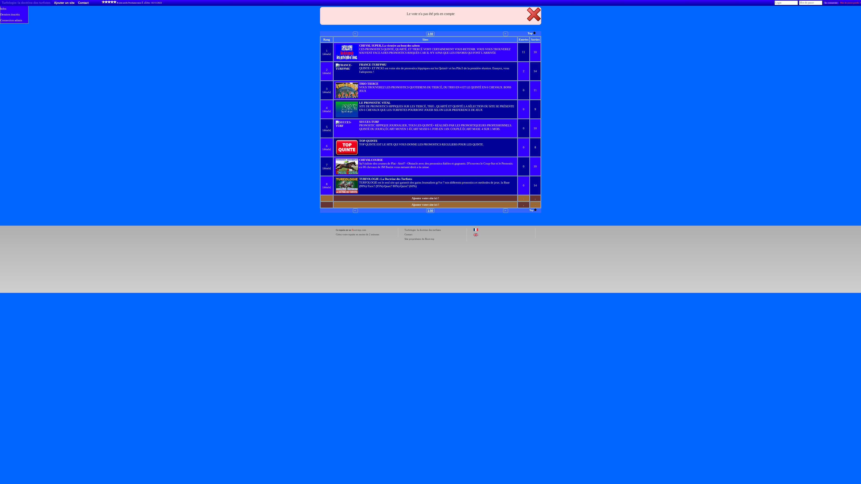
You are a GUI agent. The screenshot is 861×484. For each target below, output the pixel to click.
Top (530, 33)
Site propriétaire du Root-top (419, 239)
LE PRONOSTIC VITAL (375, 102)
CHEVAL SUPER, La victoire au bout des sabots (389, 45)
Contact (83, 2)
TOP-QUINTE (368, 141)
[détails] (327, 54)
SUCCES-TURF (369, 121)
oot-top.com (359, 230)
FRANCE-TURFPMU (372, 64)
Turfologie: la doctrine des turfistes (26, 2)
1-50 (430, 33)
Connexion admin (11, 20)
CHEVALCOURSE (371, 160)
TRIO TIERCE (368, 83)
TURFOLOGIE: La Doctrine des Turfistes (385, 179)
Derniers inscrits (10, 14)
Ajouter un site (64, 2)
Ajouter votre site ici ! (425, 198)
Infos (3, 8)
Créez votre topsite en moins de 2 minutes (357, 234)
